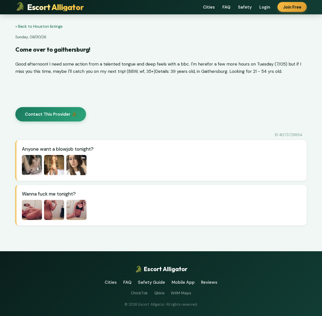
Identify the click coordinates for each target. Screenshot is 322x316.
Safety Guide (151, 282)
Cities (209, 7)
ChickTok (139, 293)
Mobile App (183, 282)
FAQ (226, 7)
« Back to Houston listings (39, 26)
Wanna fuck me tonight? (49, 194)
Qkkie (159, 293)
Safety (245, 7)
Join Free (292, 7)
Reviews (209, 282)
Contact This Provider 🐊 (51, 114)
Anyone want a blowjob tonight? (58, 149)
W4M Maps (181, 293)
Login (264, 7)
